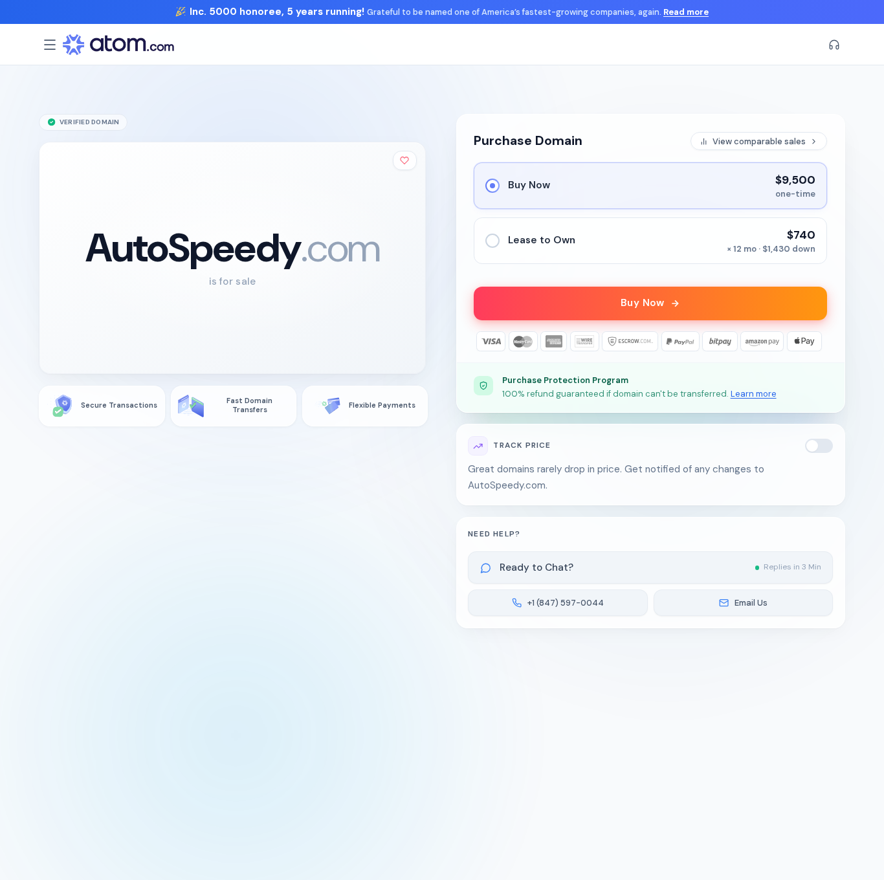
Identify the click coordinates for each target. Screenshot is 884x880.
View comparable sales (759, 141)
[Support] (834, 44)
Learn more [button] (754, 393)
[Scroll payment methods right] (818, 341)
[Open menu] (49, 44)
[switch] (819, 446)
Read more (686, 11)
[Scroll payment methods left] (484, 341)
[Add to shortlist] (405, 160)
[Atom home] (118, 44)
